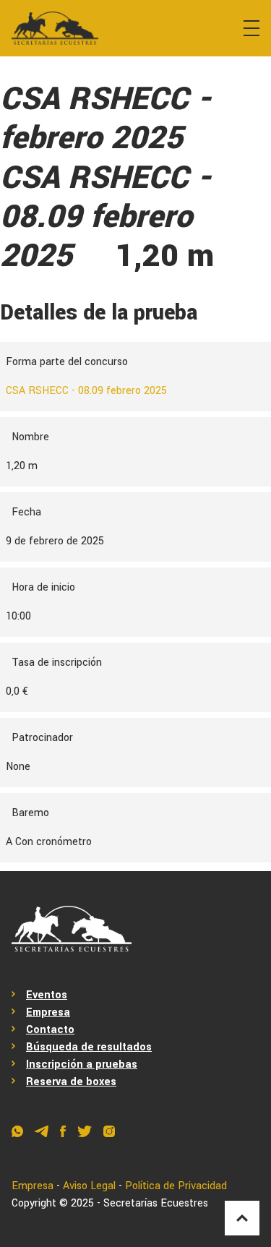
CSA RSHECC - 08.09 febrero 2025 (86, 390)
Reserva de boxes (71, 1081)
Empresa (48, 1012)
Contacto (50, 1029)
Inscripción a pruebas (81, 1064)
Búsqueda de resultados (89, 1047)
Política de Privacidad (176, 1186)
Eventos (46, 995)
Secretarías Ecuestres (155, 1203)
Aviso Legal (89, 1186)
